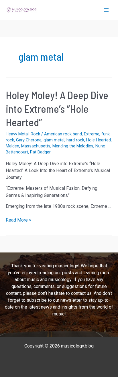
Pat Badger (40, 152)
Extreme (91, 134)
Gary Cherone (29, 140)
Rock (35, 134)
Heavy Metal (17, 134)
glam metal (54, 140)
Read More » (18, 220)
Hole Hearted (98, 140)
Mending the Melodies (72, 146)
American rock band (63, 134)
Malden (12, 146)
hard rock (75, 140)
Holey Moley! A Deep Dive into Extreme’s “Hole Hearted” (57, 108)
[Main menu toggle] (106, 10)
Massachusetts (35, 146)
